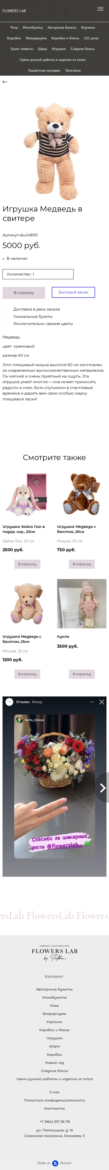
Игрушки (59, 48)
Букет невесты (22, 48)
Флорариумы (36, 38)
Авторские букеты (62, 27)
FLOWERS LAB (14, 10)
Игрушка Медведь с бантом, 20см (76, 529)
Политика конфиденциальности (54, 1100)
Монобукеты (33, 27)
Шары (42, 48)
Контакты (54, 1108)
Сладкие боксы (83, 48)
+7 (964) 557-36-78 (55, 1121)
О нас (54, 1092)
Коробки (14, 38)
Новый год (54, 1063)
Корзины (88, 27)
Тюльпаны (73, 70)
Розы (14, 27)
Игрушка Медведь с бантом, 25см (22, 639)
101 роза (91, 38)
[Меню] (100, 9)
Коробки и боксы (65, 38)
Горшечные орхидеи (44, 70)
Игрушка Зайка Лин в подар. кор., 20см (24, 529)
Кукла (63, 636)
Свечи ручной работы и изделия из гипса (52, 59)
